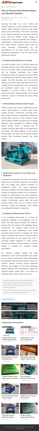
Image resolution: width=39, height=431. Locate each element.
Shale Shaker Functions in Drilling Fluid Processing (9, 358)
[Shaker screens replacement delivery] (29, 408)
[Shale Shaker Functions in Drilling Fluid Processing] (10, 350)
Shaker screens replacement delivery (28, 416)
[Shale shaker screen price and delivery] (29, 330)
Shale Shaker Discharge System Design (10, 397)
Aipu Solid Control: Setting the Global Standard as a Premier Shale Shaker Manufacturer (9, 416)
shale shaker (22, 24)
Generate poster (9, 299)
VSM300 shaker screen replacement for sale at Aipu (9, 377)
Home (2, 7)
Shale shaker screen (7, 19)
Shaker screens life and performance (28, 397)
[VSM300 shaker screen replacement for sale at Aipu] (10, 369)
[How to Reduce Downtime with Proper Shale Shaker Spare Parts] (29, 369)
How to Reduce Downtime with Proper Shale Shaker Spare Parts (28, 377)
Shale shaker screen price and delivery (27, 338)
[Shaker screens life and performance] (29, 388)
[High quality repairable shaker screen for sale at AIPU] (29, 350)
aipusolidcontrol (5, 17)
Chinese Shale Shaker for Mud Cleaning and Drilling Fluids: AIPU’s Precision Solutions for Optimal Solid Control (9, 339)
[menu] (36, 2)
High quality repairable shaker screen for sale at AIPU (29, 358)
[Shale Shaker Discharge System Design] (10, 388)
